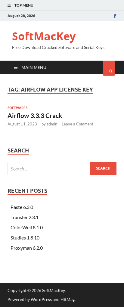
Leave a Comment (77, 124)
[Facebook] (115, 16)
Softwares (17, 108)
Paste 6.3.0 (22, 207)
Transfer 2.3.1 (25, 217)
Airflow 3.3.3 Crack (35, 115)
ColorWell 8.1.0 (27, 227)
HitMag (67, 299)
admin (52, 124)
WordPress (41, 299)
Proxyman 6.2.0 (27, 248)
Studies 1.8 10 (25, 237)
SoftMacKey (44, 36)
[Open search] (109, 68)
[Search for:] (62, 168)
